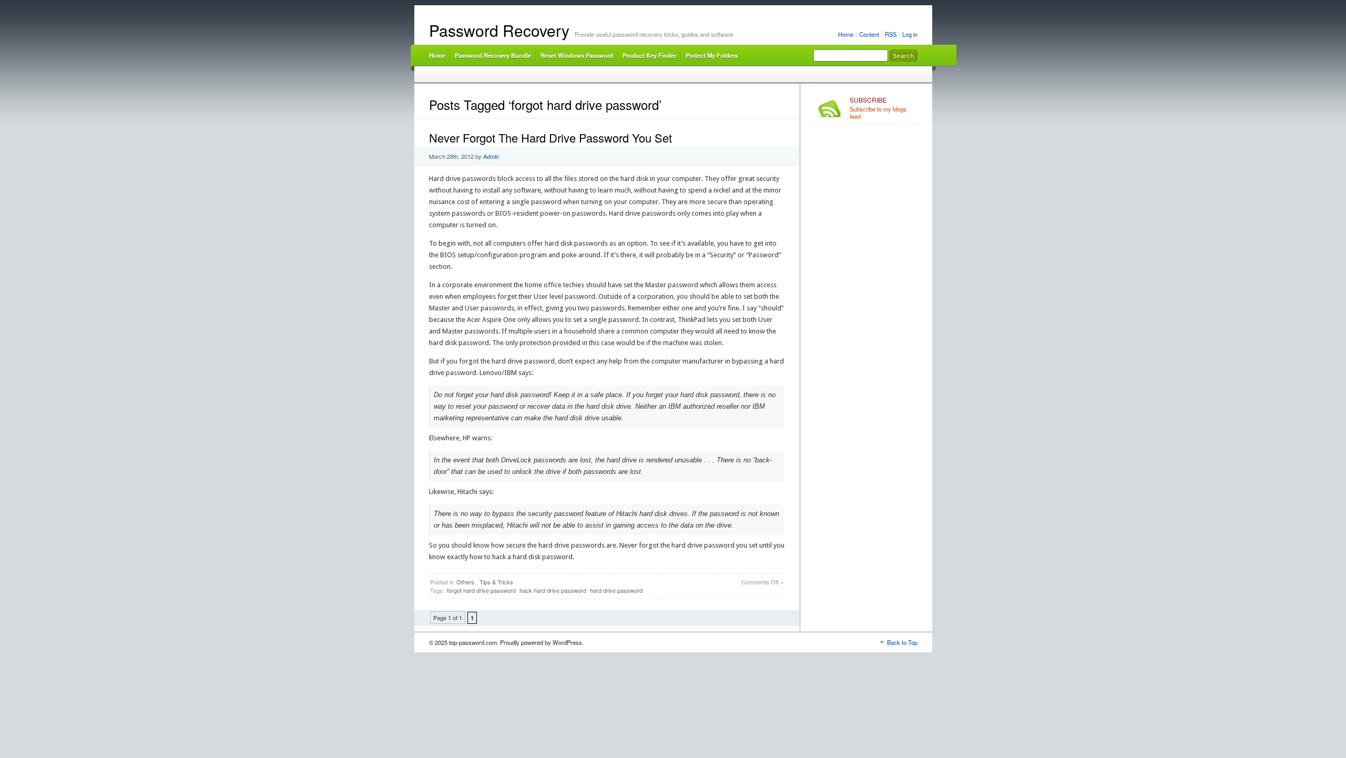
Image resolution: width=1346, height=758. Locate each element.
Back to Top (902, 642)
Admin (491, 156)
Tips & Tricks (496, 582)
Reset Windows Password (577, 55)
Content (869, 34)
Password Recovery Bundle (493, 55)
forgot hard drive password (481, 590)
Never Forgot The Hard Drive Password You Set (550, 137)
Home (845, 34)
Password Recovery (499, 30)
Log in (909, 34)
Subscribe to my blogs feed (878, 108)
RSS (890, 34)
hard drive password (616, 590)
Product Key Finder (649, 55)
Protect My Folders (712, 55)
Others (465, 582)
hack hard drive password (552, 590)
